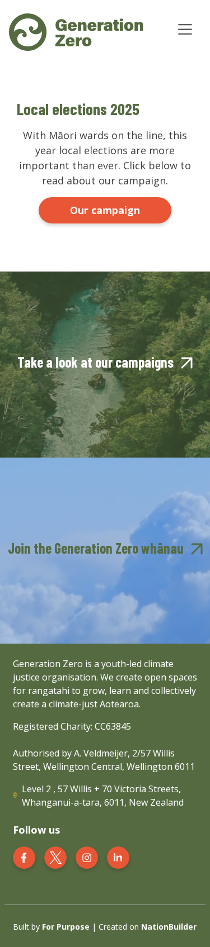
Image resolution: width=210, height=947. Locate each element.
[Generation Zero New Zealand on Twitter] (55, 856)
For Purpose (66, 926)
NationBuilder (169, 926)
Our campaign (105, 210)
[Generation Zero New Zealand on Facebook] (24, 856)
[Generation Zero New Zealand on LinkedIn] (118, 856)
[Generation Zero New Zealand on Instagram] (87, 856)
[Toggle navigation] (185, 29)
